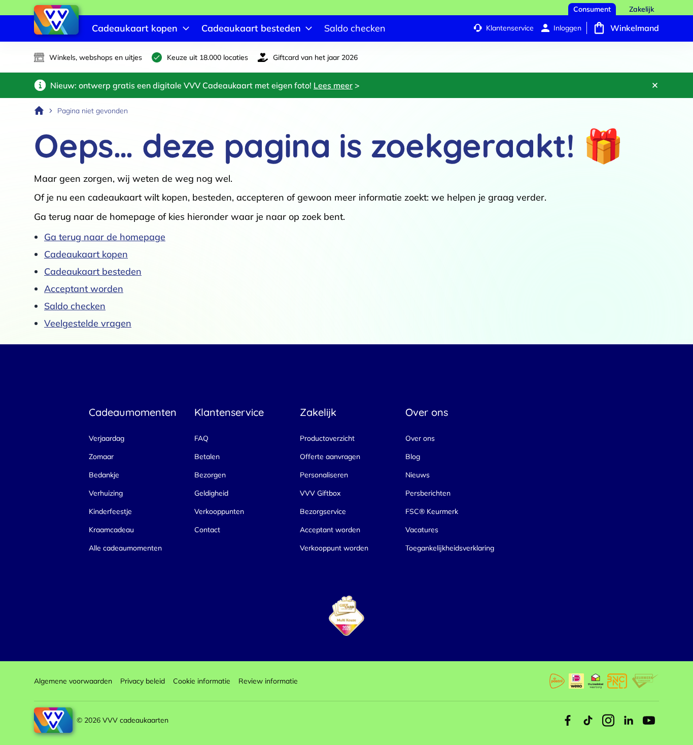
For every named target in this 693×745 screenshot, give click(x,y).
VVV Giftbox (320, 493)
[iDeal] (576, 681)
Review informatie (268, 681)
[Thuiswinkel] (595, 681)
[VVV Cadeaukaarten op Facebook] (568, 720)
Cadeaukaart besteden (93, 271)
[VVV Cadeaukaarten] (56, 20)
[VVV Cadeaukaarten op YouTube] (649, 720)
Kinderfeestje (110, 511)
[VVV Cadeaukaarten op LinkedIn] (628, 720)
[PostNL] (557, 681)
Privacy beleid (142, 681)
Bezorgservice (323, 511)
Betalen (207, 456)
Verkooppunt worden (334, 548)
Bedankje (104, 474)
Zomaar (101, 456)
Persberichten (428, 493)
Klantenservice (510, 28)
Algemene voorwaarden (73, 681)
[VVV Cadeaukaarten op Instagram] (608, 720)
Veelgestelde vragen (87, 323)
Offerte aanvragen (330, 456)
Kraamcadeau (111, 529)
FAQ (201, 438)
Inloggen (567, 28)
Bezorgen (210, 474)
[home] (39, 111)
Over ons (420, 438)
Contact (207, 529)
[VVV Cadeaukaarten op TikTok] (588, 720)
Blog (412, 456)
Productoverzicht (327, 438)
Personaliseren (324, 474)
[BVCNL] (617, 681)
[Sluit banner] (655, 85)
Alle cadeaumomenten (125, 548)
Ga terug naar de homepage (104, 237)
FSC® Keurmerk (431, 511)
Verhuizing (106, 493)
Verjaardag (106, 438)
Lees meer (333, 85)
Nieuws (417, 474)
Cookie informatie (201, 681)
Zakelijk (641, 9)
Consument (592, 9)
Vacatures (421, 529)
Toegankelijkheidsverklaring (449, 548)
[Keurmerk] (645, 681)
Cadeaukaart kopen (86, 254)
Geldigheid (211, 493)
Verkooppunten (219, 511)
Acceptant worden (83, 289)
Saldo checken (75, 306)
